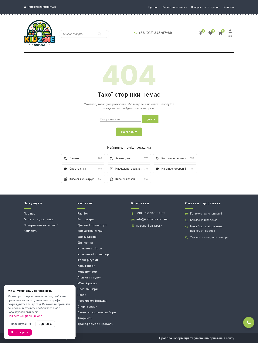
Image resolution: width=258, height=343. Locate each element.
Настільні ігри (87, 289)
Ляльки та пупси (89, 277)
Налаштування (21, 323)
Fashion (83, 213)
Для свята (85, 242)
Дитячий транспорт (92, 225)
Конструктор (87, 271)
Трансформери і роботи (95, 324)
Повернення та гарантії (205, 6)
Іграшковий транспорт (94, 254)
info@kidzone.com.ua (152, 219)
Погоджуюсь (20, 332)
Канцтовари (86, 266)
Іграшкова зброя (89, 248)
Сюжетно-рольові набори (96, 312)
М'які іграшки (87, 283)
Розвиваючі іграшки (92, 300)
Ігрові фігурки (87, 260)
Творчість (84, 318)
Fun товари (85, 219)
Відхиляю (45, 323)
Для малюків (87, 236)
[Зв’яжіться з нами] (248, 322)
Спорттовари (87, 306)
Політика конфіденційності (25, 316)
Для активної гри (90, 231)
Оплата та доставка (174, 6)
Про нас (153, 6)
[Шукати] (99, 34)
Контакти (229, 6)
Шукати (150, 119)
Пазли (81, 295)
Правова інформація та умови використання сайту (196, 338)
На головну (129, 131)
